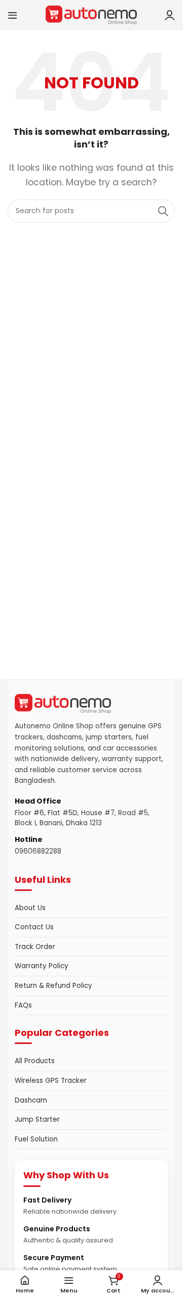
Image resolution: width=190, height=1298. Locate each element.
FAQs (23, 1005)
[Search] (163, 211)
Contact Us (34, 927)
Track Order (35, 947)
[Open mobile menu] (13, 15)
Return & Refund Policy (53, 985)
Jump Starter (37, 1119)
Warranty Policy (41, 966)
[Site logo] (91, 14)
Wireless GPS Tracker (51, 1080)
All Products (35, 1061)
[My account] (170, 15)
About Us (30, 908)
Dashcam (31, 1100)
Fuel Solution (36, 1139)
